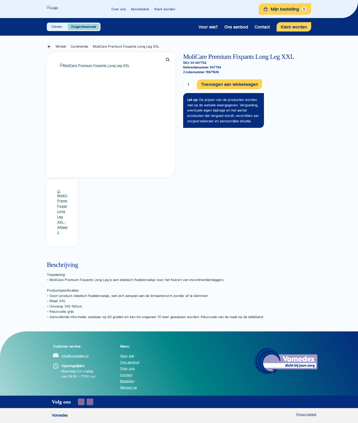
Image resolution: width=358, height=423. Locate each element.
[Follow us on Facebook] (81, 402)
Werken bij (128, 387)
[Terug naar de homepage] (73, 9)
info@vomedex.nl (74, 356)
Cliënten (56, 26)
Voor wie (127, 356)
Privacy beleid (306, 414)
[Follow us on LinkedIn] (90, 402)
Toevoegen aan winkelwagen (229, 84)
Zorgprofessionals (83, 26)
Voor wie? (208, 27)
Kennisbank (140, 9)
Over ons (118, 9)
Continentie (79, 46)
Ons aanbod (236, 27)
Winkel (61, 46)
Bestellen (127, 381)
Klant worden (164, 9)
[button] (168, 59)
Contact (262, 27)
